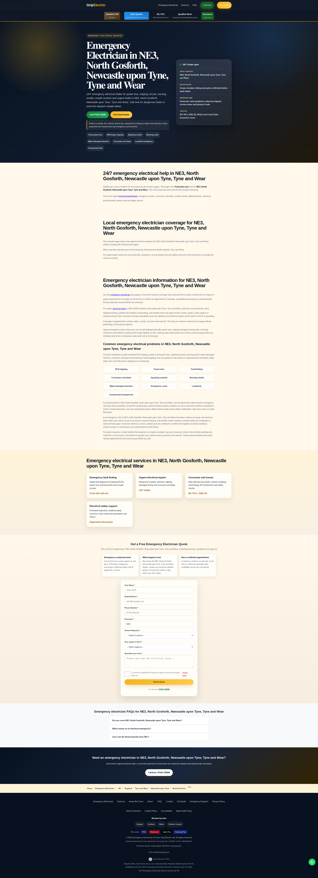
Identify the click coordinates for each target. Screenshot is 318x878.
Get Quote (224, 5)
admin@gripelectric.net (161, 852)
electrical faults (119, 309)
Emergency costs (159, 386)
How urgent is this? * (133, 642)
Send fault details (121, 115)
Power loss (159, 369)
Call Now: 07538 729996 (159, 772)
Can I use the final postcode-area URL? (130, 737)
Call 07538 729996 (97, 115)
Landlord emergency (144, 141)
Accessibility (166, 811)
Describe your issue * (134, 653)
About (150, 801)
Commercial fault (95, 148)
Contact (169, 801)
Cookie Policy (151, 811)
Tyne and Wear (141, 788)
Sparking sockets (159, 378)
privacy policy (185, 674)
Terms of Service (133, 811)
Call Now (207, 5)
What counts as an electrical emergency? (131, 729)
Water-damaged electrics (98, 141)
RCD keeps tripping (115, 135)
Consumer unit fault (122, 141)
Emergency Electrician (168, 5)
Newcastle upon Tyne (160, 788)
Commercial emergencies (121, 395)
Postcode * (129, 619)
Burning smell (152, 135)
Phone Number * (131, 608)
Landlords (197, 386)
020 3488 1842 (176, 846)
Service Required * (132, 630)
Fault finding (197, 369)
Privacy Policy (218, 801)
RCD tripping (121, 369)
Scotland (151, 824)
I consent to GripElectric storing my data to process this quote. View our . (162, 674)
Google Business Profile (159, 859)
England (128, 788)
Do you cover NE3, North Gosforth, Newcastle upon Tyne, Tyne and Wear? (147, 720)
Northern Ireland (175, 824)
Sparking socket (135, 135)
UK (119, 788)
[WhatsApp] (312, 862)
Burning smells (197, 378)
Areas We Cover (136, 801)
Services (185, 5)
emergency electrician (120, 295)
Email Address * (131, 596)
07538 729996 (164, 689)
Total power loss (95, 135)
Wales (161, 824)
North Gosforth (179, 788)
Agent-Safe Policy (184, 811)
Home (89, 788)
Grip (96, 5)
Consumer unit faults (121, 378)
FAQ (195, 5)
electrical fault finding (128, 196)
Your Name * (130, 585)
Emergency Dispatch (199, 801)
